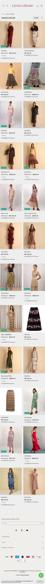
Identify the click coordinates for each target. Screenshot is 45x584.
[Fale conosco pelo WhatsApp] (41, 575)
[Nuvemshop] (22, 575)
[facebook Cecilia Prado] (22, 530)
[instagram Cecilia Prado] (16, 530)
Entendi (40, 581)
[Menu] (3, 6)
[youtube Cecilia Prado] (27, 530)
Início (3, 14)
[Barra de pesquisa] (7, 6)
